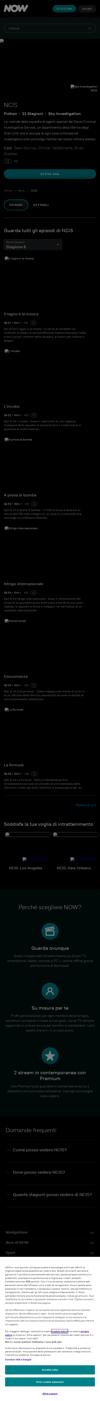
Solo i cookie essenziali (50, 1381)
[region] (50, 1329)
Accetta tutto (50, 1369)
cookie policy (59, 1331)
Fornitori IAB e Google (18, 1359)
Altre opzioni (50, 1393)
